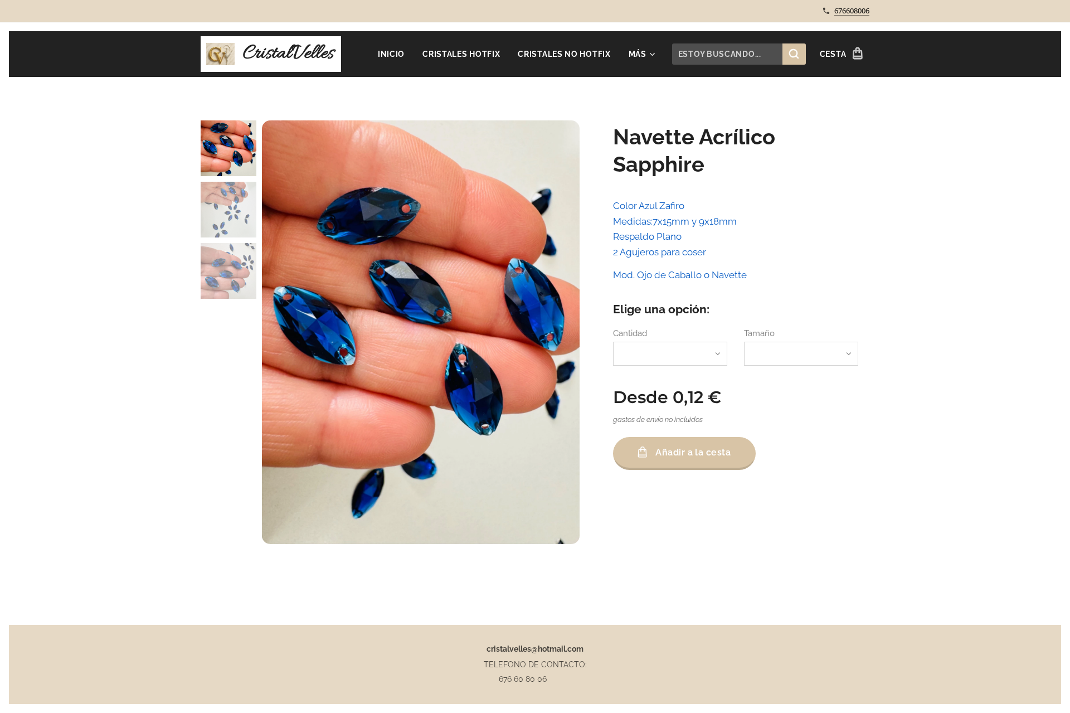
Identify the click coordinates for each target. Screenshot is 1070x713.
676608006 (851, 11)
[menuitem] (394, 54)
